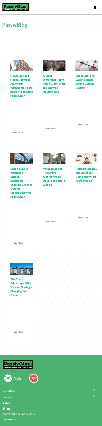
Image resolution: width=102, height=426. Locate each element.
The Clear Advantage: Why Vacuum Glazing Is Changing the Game (21, 287)
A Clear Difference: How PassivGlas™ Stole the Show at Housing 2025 (54, 83)
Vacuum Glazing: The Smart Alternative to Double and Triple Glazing (54, 176)
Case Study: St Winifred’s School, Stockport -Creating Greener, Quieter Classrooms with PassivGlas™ (21, 182)
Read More (18, 132)
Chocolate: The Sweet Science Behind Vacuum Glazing (85, 81)
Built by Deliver (10, 419)
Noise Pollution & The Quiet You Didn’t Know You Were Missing (86, 174)
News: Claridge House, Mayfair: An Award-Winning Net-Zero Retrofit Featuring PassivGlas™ (21, 85)
